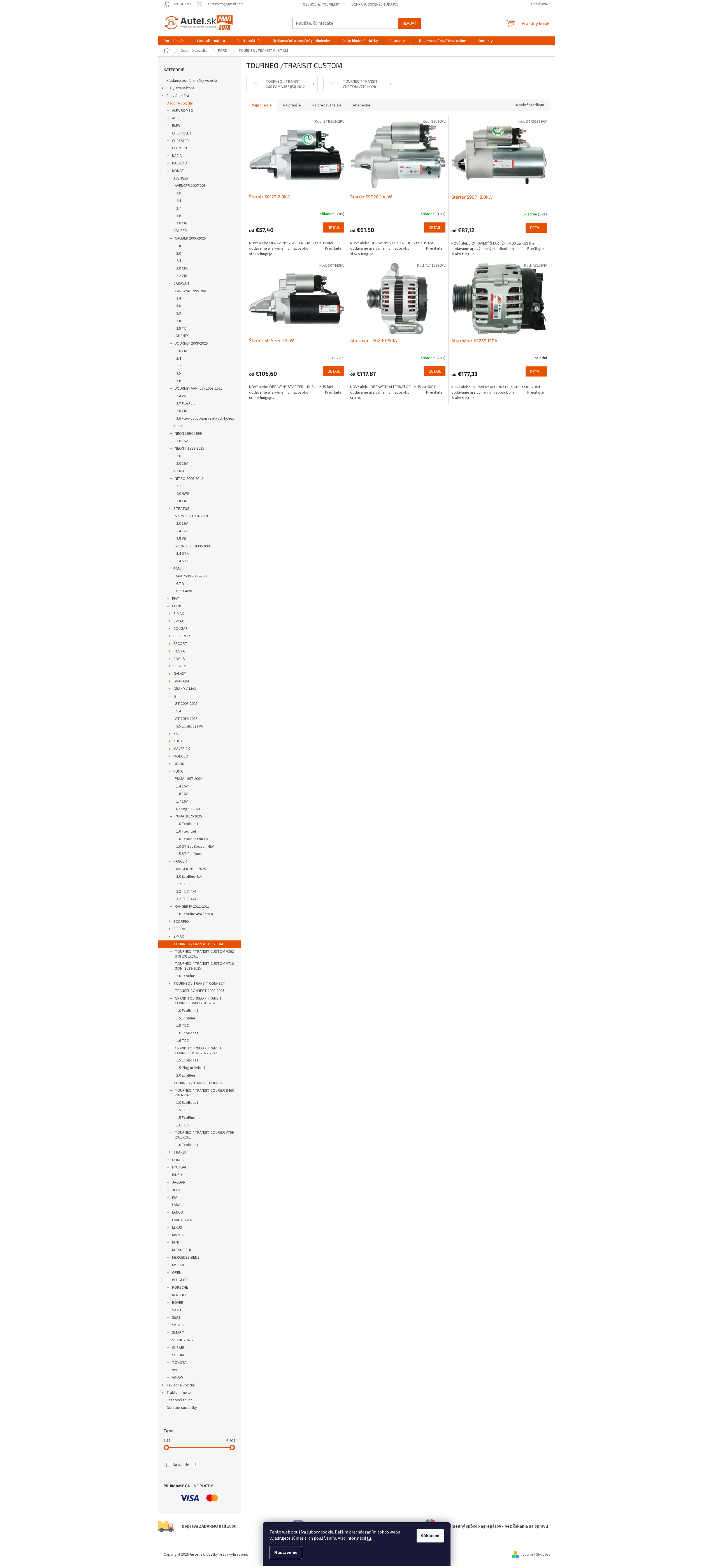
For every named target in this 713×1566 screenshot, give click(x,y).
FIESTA (179, 651)
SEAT (176, 1317)
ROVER (177, 1302)
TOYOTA (179, 1362)
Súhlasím (430, 1536)
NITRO (178, 471)
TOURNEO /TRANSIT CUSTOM (198, 944)
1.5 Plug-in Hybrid (190, 1068)
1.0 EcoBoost (187, 824)
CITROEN (179, 148)
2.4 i (179, 298)
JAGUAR (178, 1182)
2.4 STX (182, 553)
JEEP (176, 1190)
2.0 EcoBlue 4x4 (189, 876)
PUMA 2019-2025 (188, 816)
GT (175, 696)
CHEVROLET (182, 133)
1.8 (178, 246)
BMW (176, 126)
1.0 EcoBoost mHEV (192, 839)
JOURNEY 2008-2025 (191, 343)
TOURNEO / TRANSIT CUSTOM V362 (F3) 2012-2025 (204, 954)
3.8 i (179, 321)
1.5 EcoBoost (187, 1060)
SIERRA (179, 929)
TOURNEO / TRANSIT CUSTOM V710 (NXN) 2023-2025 (204, 966)
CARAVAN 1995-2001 (191, 291)
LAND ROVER (182, 1220)
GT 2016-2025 (186, 719)
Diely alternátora (180, 88)
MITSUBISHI (181, 1250)
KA (175, 734)
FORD (176, 606)
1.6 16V (182, 794)
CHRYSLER (180, 141)
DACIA (177, 156)
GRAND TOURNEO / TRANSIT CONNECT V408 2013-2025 (198, 1001)
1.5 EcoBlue (185, 1018)
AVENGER (181, 178)
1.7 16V (182, 801)
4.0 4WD (182, 493)
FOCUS (179, 659)
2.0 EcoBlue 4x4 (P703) (194, 914)
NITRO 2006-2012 (189, 479)
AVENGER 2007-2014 (191, 186)
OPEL (176, 1272)
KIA (174, 1197)
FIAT (175, 598)
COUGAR (180, 628)
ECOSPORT (182, 636)
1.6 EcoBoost (187, 1033)
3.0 (178, 306)
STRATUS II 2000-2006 (193, 546)
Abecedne (361, 105)
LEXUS (177, 1227)
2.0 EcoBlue (185, 976)
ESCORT (180, 644)
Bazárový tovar (179, 1400)
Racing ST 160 (188, 809)
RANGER (180, 861)
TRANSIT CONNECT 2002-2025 (199, 991)
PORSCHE (180, 1287)
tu (369, 1538)
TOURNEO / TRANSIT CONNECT (199, 983)
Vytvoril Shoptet (536, 1554)
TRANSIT (180, 1152)
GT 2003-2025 (186, 704)
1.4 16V (182, 786)
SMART (178, 1332)
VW (174, 1370)
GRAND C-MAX (184, 689)
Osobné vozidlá (179, 103)
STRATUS (181, 509)
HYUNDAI (179, 1167)
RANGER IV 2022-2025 (192, 906)
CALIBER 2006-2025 (190, 238)
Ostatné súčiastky (181, 1408)
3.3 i (179, 313)
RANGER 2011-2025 (190, 869)
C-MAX (178, 621)
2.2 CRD (182, 276)
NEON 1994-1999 (188, 433)
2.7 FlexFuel (186, 403)
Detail (334, 227)
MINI (175, 1242)
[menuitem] (174, 40)
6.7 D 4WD (184, 591)
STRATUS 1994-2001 (191, 516)
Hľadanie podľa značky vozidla (191, 80)
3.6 (178, 216)
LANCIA (178, 1212)
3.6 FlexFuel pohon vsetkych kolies (205, 418)
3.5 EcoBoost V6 (189, 726)
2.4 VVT (182, 396)
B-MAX (178, 614)
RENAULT (179, 1295)
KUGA (178, 741)
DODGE (178, 171)
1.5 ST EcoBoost (190, 854)
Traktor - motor (179, 1392)
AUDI (176, 118)
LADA (176, 1205)
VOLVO (177, 1378)
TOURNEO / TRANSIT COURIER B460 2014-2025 (204, 1093)
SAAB (176, 1310)
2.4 (178, 201)
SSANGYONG (182, 1340)
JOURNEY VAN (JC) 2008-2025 (198, 388)
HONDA (178, 1160)
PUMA (178, 771)
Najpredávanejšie (327, 105)
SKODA (178, 1325)
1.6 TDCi (183, 1041)
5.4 (178, 711)
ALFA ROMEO (182, 110)
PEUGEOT (180, 1280)
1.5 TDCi (183, 1025)
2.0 (178, 193)
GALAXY (179, 674)
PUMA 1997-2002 (188, 779)
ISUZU (177, 1175)
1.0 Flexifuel (186, 831)
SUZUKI (178, 1355)
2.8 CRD (182, 501)
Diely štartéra (177, 96)
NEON (178, 426)
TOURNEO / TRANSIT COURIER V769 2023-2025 (204, 1135)
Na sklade (184, 1465)
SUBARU (178, 1348)
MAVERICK (181, 749)
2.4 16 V (182, 531)
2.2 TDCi (183, 884)
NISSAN (178, 1265)
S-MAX (178, 936)
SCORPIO (181, 921)
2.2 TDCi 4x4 (186, 891)
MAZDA (178, 1235)
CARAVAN (181, 283)
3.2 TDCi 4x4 (186, 899)
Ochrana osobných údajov (374, 4)
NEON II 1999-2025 (189, 448)
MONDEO (180, 756)
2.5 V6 (181, 539)
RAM (177, 568)
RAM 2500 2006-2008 (191, 576)
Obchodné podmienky (321, 4)
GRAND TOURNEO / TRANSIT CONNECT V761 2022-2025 (198, 1050)
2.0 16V (182, 441)
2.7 (178, 208)
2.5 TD (181, 328)
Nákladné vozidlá (180, 1385)
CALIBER (180, 231)
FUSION (179, 666)
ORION (178, 764)
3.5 (178, 373)
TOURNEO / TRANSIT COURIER (198, 1083)
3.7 (178, 486)
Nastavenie (286, 1552)
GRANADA (181, 681)
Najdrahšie (292, 105)
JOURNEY (181, 336)
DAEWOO (179, 163)
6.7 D (180, 584)
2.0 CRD (182, 223)
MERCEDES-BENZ (185, 1257)
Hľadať (409, 23)
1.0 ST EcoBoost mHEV (195, 846)
